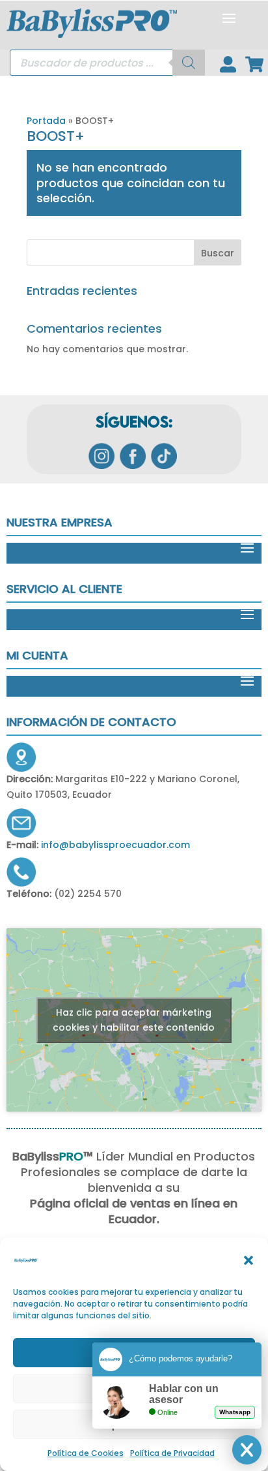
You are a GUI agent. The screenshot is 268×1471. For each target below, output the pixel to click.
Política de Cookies (85, 1453)
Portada (46, 120)
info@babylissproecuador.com (115, 844)
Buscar (217, 253)
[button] (248, 1260)
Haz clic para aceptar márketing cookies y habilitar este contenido (134, 1020)
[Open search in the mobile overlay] (107, 63)
